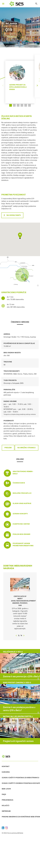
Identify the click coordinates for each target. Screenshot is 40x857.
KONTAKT (5, 766)
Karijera (6, 772)
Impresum (6, 811)
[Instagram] (6, 828)
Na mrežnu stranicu (26, 448)
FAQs (4, 794)
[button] (37, 79)
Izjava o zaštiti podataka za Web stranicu (20, 778)
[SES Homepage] (16, 3)
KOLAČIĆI (5, 806)
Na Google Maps (14, 215)
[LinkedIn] (3, 828)
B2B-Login (6, 789)
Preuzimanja (7, 800)
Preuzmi (8, 448)
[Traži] (35, 3)
